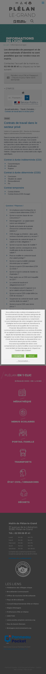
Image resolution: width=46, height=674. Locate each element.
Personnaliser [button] (23, 361)
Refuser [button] (31, 356)
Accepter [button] (18, 356)
